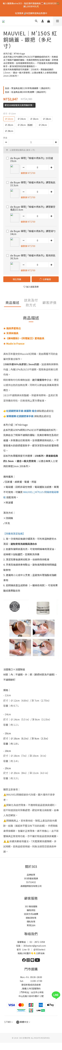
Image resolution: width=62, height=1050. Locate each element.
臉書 (24, 988)
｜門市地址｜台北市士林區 (31, 992)
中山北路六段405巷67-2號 (31, 996)
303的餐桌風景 (31, 878)
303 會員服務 (31, 906)
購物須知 (31, 910)
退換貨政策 (31, 917)
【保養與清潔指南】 (14, 533)
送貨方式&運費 (31, 913)
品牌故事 (31, 874)
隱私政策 (31, 921)
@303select (39, 949)
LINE (29, 988)
